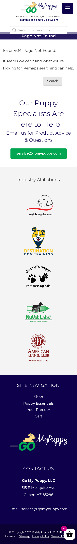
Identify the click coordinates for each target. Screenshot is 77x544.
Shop (38, 397)
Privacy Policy (40, 536)
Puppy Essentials (38, 403)
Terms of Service (61, 536)
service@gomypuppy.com (38, 20)
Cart (38, 416)
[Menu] (67, 8)
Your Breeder (38, 410)
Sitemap (24, 536)
